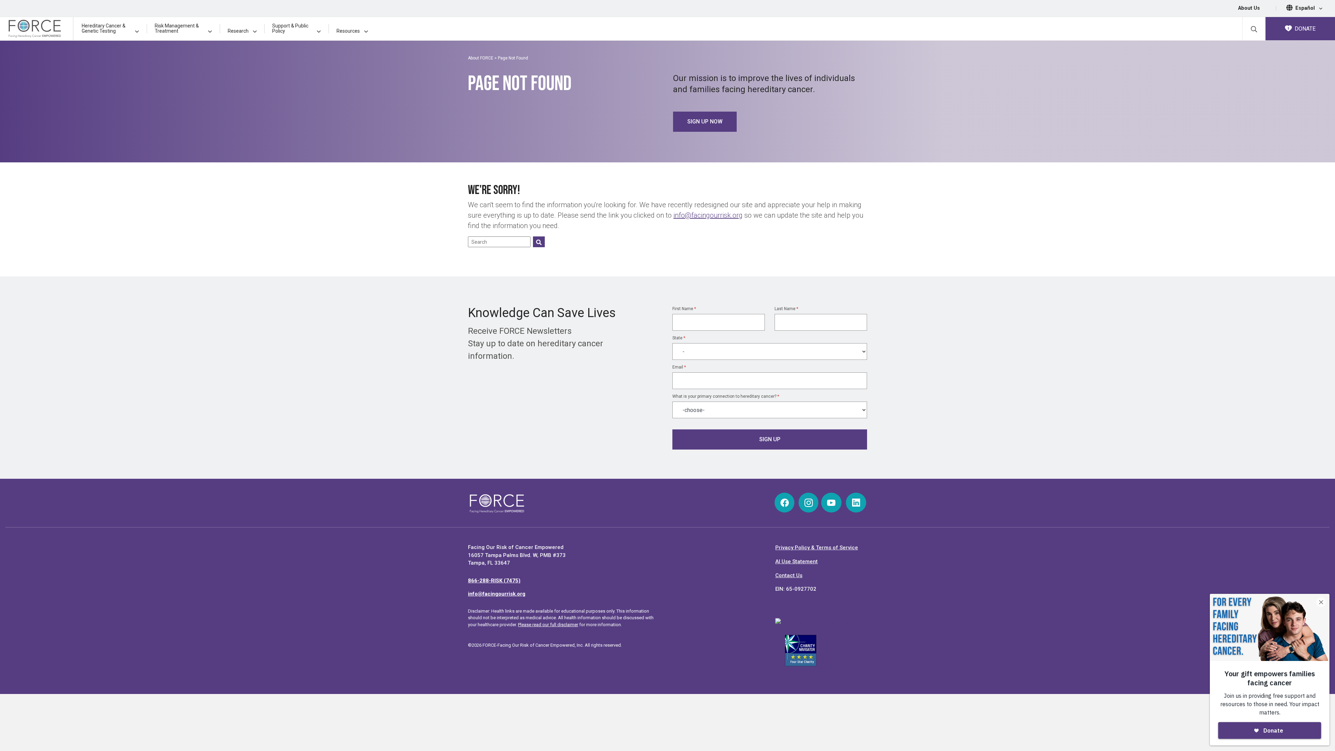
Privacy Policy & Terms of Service (816, 547)
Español (1305, 8)
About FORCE (480, 58)
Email (679, 367)
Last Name (786, 308)
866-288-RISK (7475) (494, 581)
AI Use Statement (796, 561)
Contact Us (788, 575)
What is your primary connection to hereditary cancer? (725, 396)
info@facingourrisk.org (708, 215)
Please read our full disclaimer (548, 624)
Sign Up (769, 439)
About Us (1249, 8)
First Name (684, 308)
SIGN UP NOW (704, 121)
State (678, 338)
